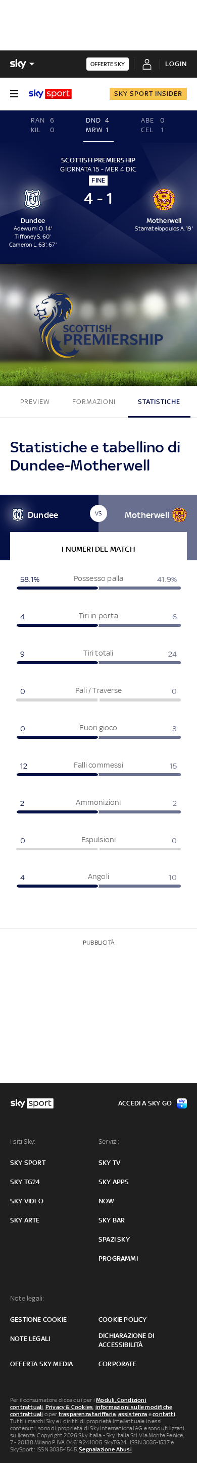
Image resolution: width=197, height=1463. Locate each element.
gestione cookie (38, 1319)
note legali (30, 1338)
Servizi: (109, 1141)
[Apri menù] (14, 94)
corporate (117, 1364)
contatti (164, 1414)
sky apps (113, 1182)
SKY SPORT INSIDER (148, 93)
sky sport (27, 1162)
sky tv (109, 1162)
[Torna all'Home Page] (50, 94)
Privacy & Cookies (69, 1407)
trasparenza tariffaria (87, 1414)
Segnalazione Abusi (105, 1449)
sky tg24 (25, 1182)
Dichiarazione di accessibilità (126, 1340)
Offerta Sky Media (41, 1364)
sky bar (111, 1220)
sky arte (25, 1220)
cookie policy (122, 1319)
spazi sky (114, 1239)
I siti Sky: (22, 1141)
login (176, 64)
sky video (26, 1201)
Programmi (118, 1258)
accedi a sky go (145, 1103)
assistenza (132, 1414)
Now (106, 1201)
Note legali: (27, 1298)
